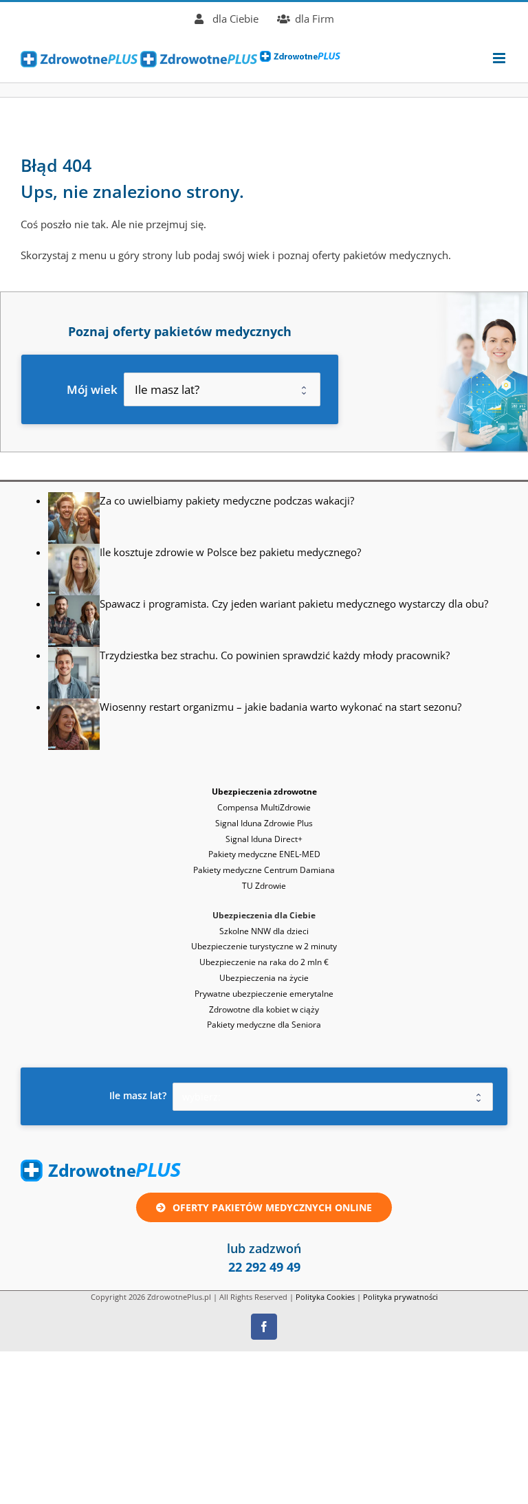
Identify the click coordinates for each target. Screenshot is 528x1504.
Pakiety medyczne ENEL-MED (264, 854)
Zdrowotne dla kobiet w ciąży (264, 1009)
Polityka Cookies (325, 1297)
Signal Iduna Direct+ (264, 839)
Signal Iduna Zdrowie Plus (264, 823)
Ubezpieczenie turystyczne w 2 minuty (264, 946)
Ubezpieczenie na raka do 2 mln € (264, 962)
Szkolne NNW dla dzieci (264, 931)
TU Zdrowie (264, 886)
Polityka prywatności (400, 1297)
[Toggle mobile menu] (500, 58)
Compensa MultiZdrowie (264, 807)
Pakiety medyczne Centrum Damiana (264, 870)
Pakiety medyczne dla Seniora (264, 1024)
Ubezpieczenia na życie (264, 978)
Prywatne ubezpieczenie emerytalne (264, 993)
